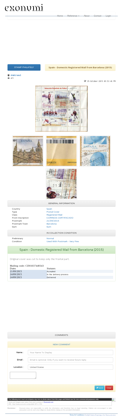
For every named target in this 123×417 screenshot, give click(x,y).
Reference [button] (72, 15)
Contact (97, 15)
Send (100, 388)
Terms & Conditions (77, 415)
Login (108, 15)
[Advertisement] (62, 41)
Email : (20, 359)
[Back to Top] (114, 400)
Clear (109, 388)
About (86, 15)
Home (60, 15)
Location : (18, 367)
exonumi (24, 8)
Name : (19, 352)
